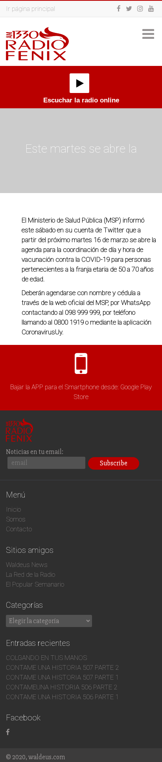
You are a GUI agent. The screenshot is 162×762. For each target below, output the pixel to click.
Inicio (13, 509)
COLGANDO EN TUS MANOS (46, 658)
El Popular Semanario (35, 584)
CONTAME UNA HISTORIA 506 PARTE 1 (62, 697)
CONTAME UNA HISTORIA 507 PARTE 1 (62, 677)
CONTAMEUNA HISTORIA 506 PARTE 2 (61, 687)
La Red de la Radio (30, 574)
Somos (16, 519)
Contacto (19, 529)
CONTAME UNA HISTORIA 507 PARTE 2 (62, 667)
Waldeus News (27, 565)
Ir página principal (30, 9)
